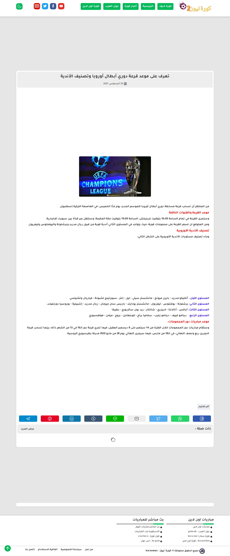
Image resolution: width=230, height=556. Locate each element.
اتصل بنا (30, 549)
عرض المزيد (27, 429)
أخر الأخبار (204, 407)
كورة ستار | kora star (199, 536)
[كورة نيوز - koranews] (196, 13)
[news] (37, 7)
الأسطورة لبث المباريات (147, 531)
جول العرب (112, 6)
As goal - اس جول (150, 541)
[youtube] (61, 7)
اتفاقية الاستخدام (48, 549)
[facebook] (53, 7)
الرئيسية (148, 6)
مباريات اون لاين (201, 527)
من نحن (89, 549)
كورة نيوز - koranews (158, 551)
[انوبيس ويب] (202, 551)
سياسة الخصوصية (71, 549)
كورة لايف (165, 6)
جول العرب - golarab (199, 531)
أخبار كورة (131, 6)
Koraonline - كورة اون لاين (196, 541)
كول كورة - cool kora (149, 536)
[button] (202, 418)
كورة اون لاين (90, 6)
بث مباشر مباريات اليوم (148, 527)
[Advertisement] (115, 43)
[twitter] (45, 7)
